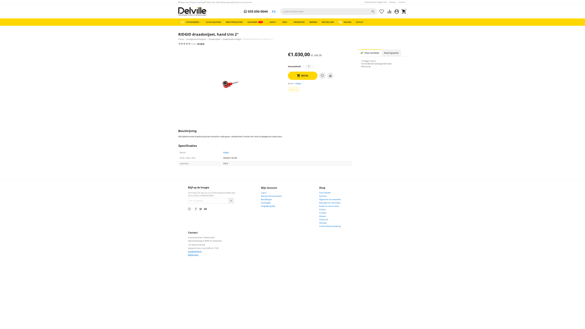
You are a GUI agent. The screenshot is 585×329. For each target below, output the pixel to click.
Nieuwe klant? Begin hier (376, 2)
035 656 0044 (257, 12)
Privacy (322, 209)
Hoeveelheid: (294, 66)
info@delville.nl (195, 251)
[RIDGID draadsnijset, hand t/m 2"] (230, 84)
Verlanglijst (266, 202)
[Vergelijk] (330, 75)
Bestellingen (266, 199)
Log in (263, 192)
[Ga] (231, 200)
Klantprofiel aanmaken (271, 196)
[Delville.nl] (192, 11)
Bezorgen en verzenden (329, 202)
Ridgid (226, 152)
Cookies (322, 212)
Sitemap (323, 222)
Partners (323, 196)
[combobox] (328, 11)
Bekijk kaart (193, 254)
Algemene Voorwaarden (330, 199)
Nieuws (392, 2)
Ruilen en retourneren (329, 206)
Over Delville (324, 192)
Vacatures (323, 219)
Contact (401, 2)
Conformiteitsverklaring (330, 226)
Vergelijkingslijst (268, 206)
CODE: (193, 44)
